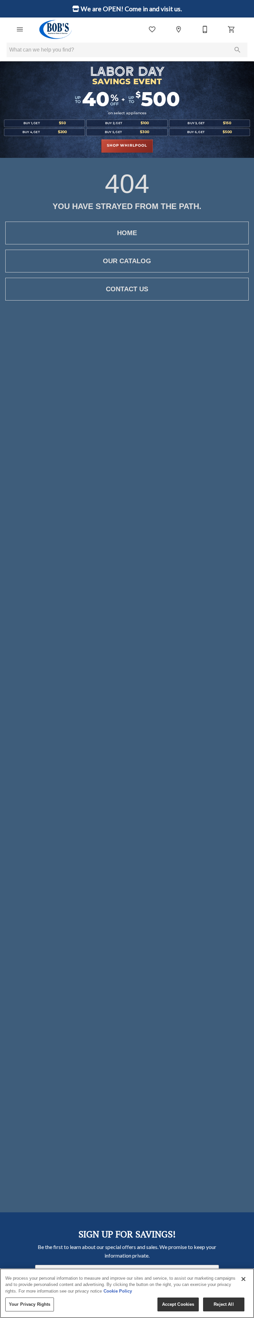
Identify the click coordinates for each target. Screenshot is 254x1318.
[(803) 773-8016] (205, 29)
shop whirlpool (127, 146)
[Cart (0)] (231, 29)
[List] (152, 29)
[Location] (179, 29)
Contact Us (127, 289)
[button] (20, 29)
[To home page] (56, 29)
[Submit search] (237, 50)
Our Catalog (127, 261)
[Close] (243, 1279)
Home (127, 232)
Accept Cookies (178, 1304)
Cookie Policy (118, 1291)
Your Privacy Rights (29, 1304)
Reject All (223, 1304)
